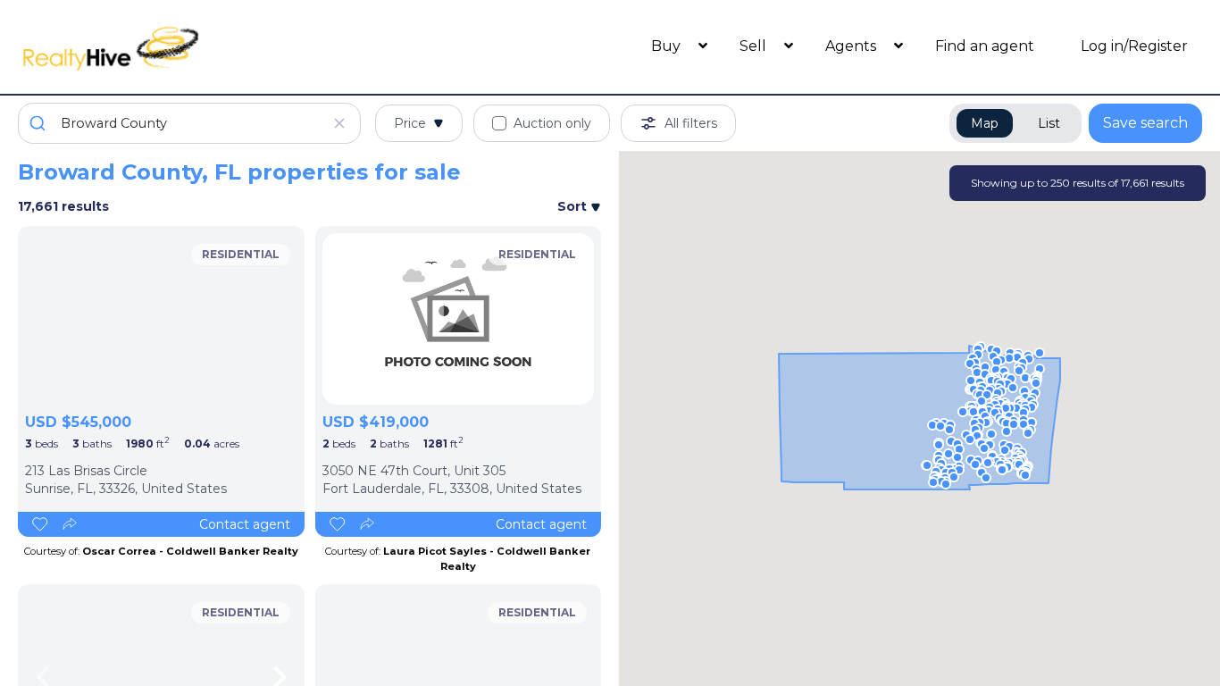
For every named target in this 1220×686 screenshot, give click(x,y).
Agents (852, 46)
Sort (573, 206)
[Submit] (40, 123)
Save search (1145, 122)
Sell (755, 46)
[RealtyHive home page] (166, 47)
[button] (986, 422)
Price (410, 123)
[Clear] (339, 123)
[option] (161, 319)
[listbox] (161, 319)
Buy (667, 46)
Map (985, 123)
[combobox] (189, 123)
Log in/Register (1134, 46)
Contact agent (244, 524)
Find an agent (984, 46)
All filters (690, 123)
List (1049, 123)
